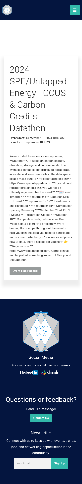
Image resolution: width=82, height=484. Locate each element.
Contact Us (41, 418)
